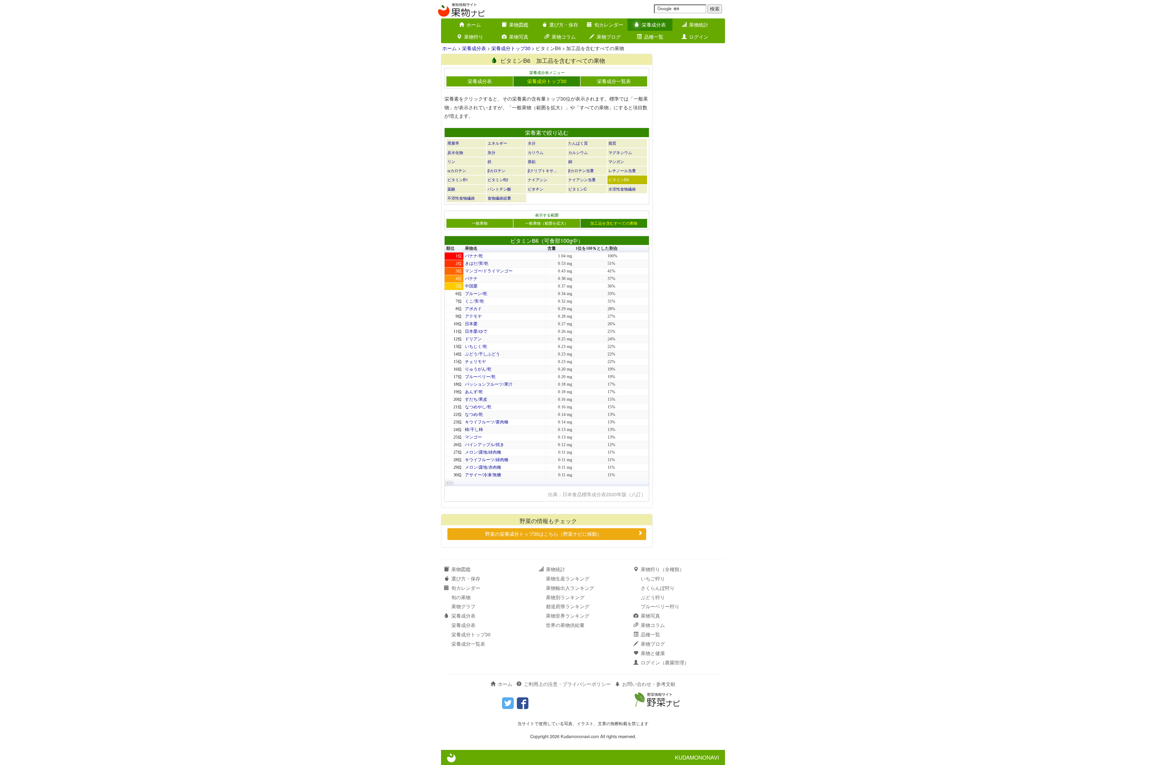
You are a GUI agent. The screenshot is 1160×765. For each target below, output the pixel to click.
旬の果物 (461, 597)
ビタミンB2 (498, 179)
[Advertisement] (692, 144)
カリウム (535, 152)
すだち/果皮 (476, 399)
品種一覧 (653, 36)
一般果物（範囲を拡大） (546, 223)
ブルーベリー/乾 (480, 376)
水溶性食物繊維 (622, 189)
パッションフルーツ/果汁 (489, 384)
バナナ (471, 278)
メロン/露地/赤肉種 (483, 467)
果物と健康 (653, 653)
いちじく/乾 (476, 346)
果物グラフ (463, 606)
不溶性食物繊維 (461, 198)
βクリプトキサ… (542, 170)
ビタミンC (577, 189)
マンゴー (473, 437)
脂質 (612, 143)
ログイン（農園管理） (665, 662)
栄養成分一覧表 (614, 81)
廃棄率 (453, 143)
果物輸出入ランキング (570, 587)
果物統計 (698, 24)
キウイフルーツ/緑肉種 (486, 460)
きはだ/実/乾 (476, 263)
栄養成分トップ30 (510, 48)
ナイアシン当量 (582, 179)
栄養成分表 (654, 24)
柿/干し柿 (474, 429)
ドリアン (473, 339)
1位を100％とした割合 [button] (596, 248)
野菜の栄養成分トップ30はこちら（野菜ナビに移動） (543, 533)
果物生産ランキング (567, 578)
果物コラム (564, 36)
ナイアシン (537, 179)
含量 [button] (551, 248)
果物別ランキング (565, 597)
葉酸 (451, 189)
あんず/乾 (474, 392)
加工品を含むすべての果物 (613, 223)
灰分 (491, 152)
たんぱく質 (578, 143)
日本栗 (471, 324)
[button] (448, 483)
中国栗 (471, 286)
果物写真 (518, 36)
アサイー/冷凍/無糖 (483, 475)
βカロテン (496, 170)
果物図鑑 (518, 24)
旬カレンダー (608, 24)
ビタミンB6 (618, 179)
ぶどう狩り (653, 597)
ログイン (698, 36)
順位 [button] (450, 248)
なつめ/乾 (474, 414)
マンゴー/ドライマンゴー (489, 271)
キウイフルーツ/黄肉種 (486, 422)
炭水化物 (455, 152)
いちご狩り (653, 578)
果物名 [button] (471, 248)
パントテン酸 (499, 189)
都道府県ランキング (567, 606)
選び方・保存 (563, 24)
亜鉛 (532, 161)
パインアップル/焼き (484, 444)
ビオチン (535, 189)
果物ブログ (609, 36)
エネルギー (497, 143)
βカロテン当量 (581, 170)
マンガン (616, 161)
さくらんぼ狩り (658, 587)
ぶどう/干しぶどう (482, 354)
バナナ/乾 (474, 256)
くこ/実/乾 (474, 301)
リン (451, 161)
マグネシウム (620, 152)
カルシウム (578, 152)
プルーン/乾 (476, 293)
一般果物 (480, 223)
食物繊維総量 (499, 198)
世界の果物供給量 (565, 625)
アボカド (473, 309)
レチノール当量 (622, 170)
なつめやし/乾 (478, 407)
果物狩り (473, 36)
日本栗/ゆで (476, 331)
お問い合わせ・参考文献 (648, 683)
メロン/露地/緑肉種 (483, 452)
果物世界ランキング (567, 615)
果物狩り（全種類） (662, 569)
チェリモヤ (475, 361)
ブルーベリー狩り (660, 606)
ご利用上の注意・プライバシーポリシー (567, 683)
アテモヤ (473, 316)
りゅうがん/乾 (478, 369)
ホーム (473, 24)
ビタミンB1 (457, 179)
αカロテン (456, 170)
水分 (532, 143)
